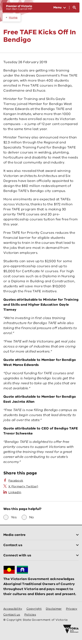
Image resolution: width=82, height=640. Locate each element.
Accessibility (12, 609)
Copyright (34, 609)
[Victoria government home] (71, 629)
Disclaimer (54, 609)
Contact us (11, 615)
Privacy (71, 609)
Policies (30, 615)
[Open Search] (74, 8)
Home (13, 17)
